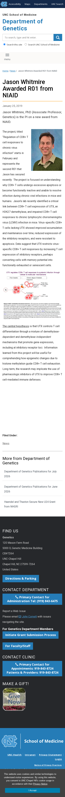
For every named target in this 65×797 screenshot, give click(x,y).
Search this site (14, 44)
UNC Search (57, 4)
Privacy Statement (50, 754)
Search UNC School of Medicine (44, 44)
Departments (41, 4)
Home (5, 71)
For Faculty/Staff (17, 646)
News (13, 71)
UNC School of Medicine (19, 14)
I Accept (32, 790)
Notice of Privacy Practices (48, 765)
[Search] (58, 37)
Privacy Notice (40, 784)
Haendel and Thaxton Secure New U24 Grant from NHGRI (29, 504)
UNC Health (15, 754)
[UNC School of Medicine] (32, 740)
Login (58, 759)
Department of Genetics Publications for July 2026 (30, 474)
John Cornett (29, 616)
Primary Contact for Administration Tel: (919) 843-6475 (32, 599)
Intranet (30, 754)
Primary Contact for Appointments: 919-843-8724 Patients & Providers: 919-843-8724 (32, 668)
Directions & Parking (20, 578)
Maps (27, 4)
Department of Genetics (22, 25)
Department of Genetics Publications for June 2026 (31, 489)
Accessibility (15, 4)
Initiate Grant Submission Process (30, 635)
